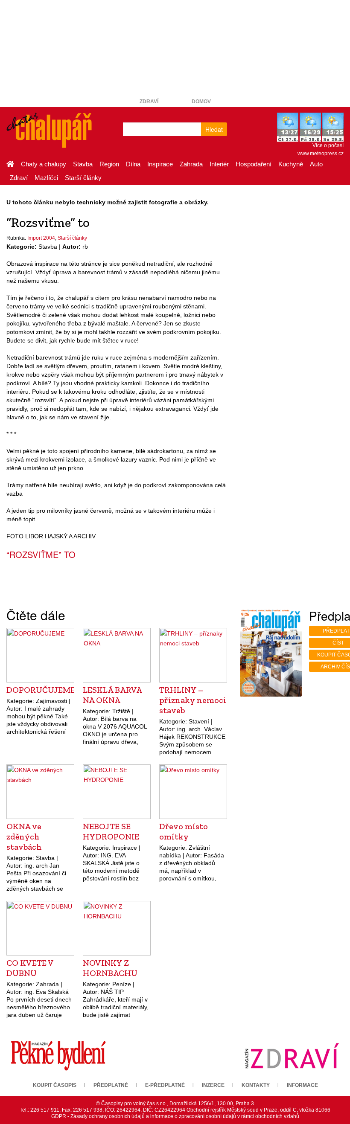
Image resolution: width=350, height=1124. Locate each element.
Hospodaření (253, 164)
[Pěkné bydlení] (58, 1055)
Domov (201, 102)
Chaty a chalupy (43, 164)
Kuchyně (290, 164)
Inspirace (160, 164)
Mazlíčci (46, 177)
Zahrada (191, 164)
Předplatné (110, 1085)
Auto (316, 164)
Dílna (133, 164)
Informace (302, 1085)
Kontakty (256, 1085)
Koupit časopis (54, 1085)
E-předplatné (165, 1085)
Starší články (83, 177)
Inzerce (213, 1085)
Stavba (83, 164)
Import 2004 (41, 238)
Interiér (219, 164)
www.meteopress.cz (321, 154)
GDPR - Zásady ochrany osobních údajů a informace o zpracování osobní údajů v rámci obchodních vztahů (175, 1116)
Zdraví (149, 102)
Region (109, 164)
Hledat (214, 129)
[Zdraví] (292, 1055)
